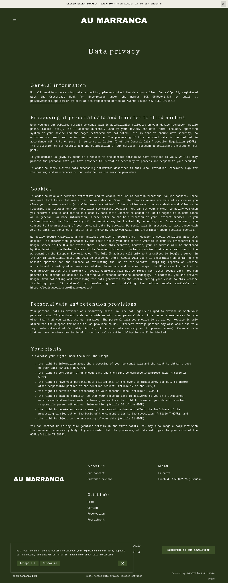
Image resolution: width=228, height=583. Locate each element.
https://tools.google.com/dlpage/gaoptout (61, 287)
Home (91, 502)
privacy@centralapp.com (47, 101)
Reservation (96, 513)
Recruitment (96, 519)
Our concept (96, 473)
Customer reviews (100, 479)
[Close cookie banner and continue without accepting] (122, 563)
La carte (164, 473)
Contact (93, 508)
